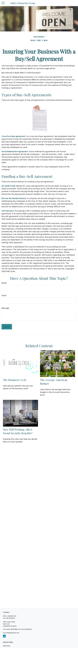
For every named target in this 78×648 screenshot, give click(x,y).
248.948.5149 (12, 616)
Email (4, 295)
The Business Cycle (14, 380)
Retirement (6, 646)
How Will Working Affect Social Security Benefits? (17, 431)
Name (4, 283)
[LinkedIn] (4, 636)
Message (5, 308)
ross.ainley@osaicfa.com (11, 633)
